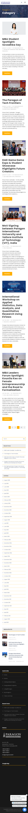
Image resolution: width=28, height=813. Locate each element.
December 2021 (7, 596)
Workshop (12, 321)
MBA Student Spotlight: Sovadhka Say (11, 41)
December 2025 (8, 506)
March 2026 (7, 496)
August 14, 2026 (6, 48)
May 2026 (6, 490)
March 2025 (7, 536)
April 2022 (6, 589)
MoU (5, 248)
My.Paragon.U (7, 692)
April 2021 (6, 612)
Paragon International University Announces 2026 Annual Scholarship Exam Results (14, 462)
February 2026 (7, 500)
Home (5, 675)
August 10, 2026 (6, 106)
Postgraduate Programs (10, 685)
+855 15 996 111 (5, 752)
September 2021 (8, 605)
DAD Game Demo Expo (9, 176)
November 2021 (7, 599)
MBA (17, 49)
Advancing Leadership (10, 49)
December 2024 (8, 543)
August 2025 (7, 520)
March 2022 (7, 592)
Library (6, 678)
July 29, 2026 (5, 320)
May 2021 (6, 609)
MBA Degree (22, 49)
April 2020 (6, 622)
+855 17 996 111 (5, 750)
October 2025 (7, 513)
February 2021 (7, 615)
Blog (5, 395)
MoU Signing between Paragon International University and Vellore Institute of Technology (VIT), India (13, 234)
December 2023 (8, 559)
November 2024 (8, 546)
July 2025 (6, 523)
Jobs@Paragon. (8, 689)
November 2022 (7, 572)
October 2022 (7, 576)
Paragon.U (5, 51)
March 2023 (7, 566)
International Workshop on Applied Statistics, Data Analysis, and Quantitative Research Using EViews (12, 307)
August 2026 (7, 480)
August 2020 (7, 619)
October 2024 (7, 549)
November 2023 (7, 562)
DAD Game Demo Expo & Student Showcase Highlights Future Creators (13, 165)
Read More (7, 73)
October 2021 (7, 602)
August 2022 (7, 579)
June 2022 (6, 582)
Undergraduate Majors (10, 682)
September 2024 (8, 553)
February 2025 (7, 539)
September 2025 (8, 516)
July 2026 (6, 483)
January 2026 (7, 503)
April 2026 (6, 493)
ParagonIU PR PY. (18, 48)
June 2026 (6, 486)
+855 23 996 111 (5, 749)
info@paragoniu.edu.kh (7, 754)
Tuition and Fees (8, 696)
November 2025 (7, 510)
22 (21, 427)
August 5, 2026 (12, 661)
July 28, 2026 (5, 393)
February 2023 (7, 569)
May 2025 (6, 529)
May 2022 (6, 586)
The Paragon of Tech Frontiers (12, 101)
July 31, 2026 (5, 246)
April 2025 (6, 533)
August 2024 (7, 556)
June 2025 (6, 526)
